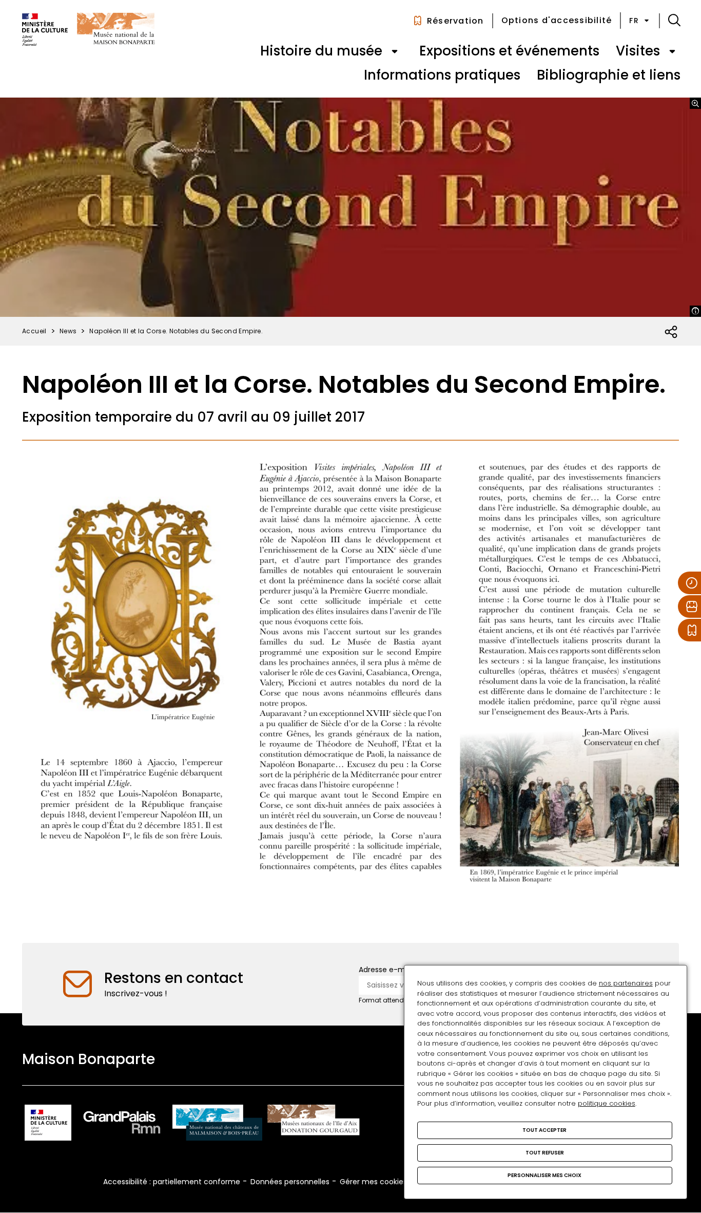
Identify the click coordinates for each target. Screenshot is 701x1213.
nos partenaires (626, 983)
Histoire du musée (321, 51)
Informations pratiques (442, 75)
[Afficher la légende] (695, 311)
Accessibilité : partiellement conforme (171, 1182)
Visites (638, 51)
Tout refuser (544, 1153)
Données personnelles (289, 1182)
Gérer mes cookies (373, 1182)
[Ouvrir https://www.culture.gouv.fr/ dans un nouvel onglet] (48, 1124)
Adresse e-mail (386, 969)
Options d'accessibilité (556, 20)
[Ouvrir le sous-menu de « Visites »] (672, 51)
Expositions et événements (509, 51)
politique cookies (606, 1103)
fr (634, 20)
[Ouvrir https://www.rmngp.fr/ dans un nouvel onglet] (122, 1124)
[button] (674, 20)
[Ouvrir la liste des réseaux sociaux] (671, 332)
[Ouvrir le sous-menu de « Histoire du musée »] (394, 51)
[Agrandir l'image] (695, 103)
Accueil (34, 331)
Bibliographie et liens (608, 75)
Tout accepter (544, 1130)
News (68, 331)
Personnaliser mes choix (544, 1175)
